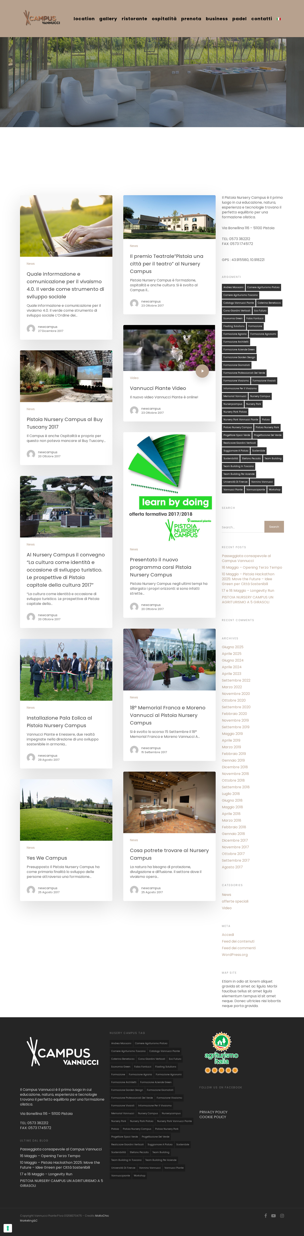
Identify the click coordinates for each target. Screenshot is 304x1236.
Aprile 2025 (231, 653)
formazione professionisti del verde (244, 373)
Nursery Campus (260, 396)
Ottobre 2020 (234, 700)
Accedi (228, 934)
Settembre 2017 (236, 860)
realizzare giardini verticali (239, 443)
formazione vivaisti (264, 380)
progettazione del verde (268, 435)
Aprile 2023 (231, 673)
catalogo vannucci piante (238, 303)
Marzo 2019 (231, 747)
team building (273, 458)
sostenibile (258, 450)
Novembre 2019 (235, 720)
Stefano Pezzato (251, 458)
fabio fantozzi (254, 318)
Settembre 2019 (235, 727)
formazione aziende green (239, 349)
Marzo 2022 (232, 687)
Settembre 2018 (236, 787)
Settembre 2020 (236, 707)
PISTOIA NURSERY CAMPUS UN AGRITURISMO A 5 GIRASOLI (247, 600)
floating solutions (234, 326)
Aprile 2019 (231, 740)
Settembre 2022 (236, 680)
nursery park (253, 404)
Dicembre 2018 (235, 767)
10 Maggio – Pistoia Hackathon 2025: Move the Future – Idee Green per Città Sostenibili (248, 579)
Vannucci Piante (233, 489)
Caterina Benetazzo (269, 303)
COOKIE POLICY (212, 1117)
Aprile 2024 (232, 667)
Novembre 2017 (235, 847)
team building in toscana (238, 466)
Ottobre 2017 (233, 853)
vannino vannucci (262, 482)
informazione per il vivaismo (240, 388)
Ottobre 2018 (233, 780)
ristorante (134, 19)
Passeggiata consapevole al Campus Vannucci (246, 558)
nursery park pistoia (235, 411)
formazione (255, 326)
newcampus (47, 327)
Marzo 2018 (231, 820)
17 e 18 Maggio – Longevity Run (248, 590)
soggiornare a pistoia (235, 450)
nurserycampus (232, 404)
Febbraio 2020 (234, 713)
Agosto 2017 (232, 867)
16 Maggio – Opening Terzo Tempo (252, 567)
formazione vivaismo (236, 380)
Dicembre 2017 (235, 840)
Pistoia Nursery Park (267, 427)
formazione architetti (236, 341)
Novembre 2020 (236, 693)
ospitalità (164, 19)
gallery (108, 19)
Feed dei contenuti (238, 941)
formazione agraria (235, 334)
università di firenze (235, 482)
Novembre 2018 (235, 773)
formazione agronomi (263, 334)
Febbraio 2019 (234, 753)
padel (239, 19)
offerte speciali (235, 901)
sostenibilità (230, 458)
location (84, 19)
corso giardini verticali (236, 310)
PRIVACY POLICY (213, 1112)
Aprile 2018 (231, 813)
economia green (233, 318)
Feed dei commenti (239, 948)
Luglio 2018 (231, 793)
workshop (274, 489)
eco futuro (260, 310)
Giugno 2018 (232, 800)
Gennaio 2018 (233, 833)
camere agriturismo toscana (240, 295)
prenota (191, 19)
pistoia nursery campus (237, 427)
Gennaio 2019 (233, 760)
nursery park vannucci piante (240, 419)
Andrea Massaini (233, 287)
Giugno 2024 (233, 660)
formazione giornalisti (236, 365)
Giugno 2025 (232, 647)
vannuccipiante (255, 489)
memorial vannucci (234, 396)
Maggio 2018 (232, 807)
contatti (261, 19)
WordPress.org (235, 954)
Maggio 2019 (232, 733)
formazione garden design (239, 357)
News (31, 264)
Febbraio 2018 (234, 827)
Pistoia (266, 419)
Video (134, 378)
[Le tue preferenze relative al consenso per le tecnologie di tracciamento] (8, 1228)
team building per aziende (239, 474)
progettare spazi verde (236, 435)
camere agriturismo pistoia (263, 287)
